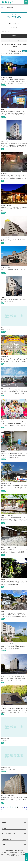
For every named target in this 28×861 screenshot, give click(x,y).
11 (12, 807)
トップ (2, 7)
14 (17, 807)
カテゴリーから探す (14, 23)
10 (10, 807)
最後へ (26, 809)
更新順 (13, 51)
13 (15, 807)
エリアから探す (14, 27)
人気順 (19, 51)
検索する (14, 35)
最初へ (1, 809)
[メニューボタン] (26, 2)
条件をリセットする (14, 40)
